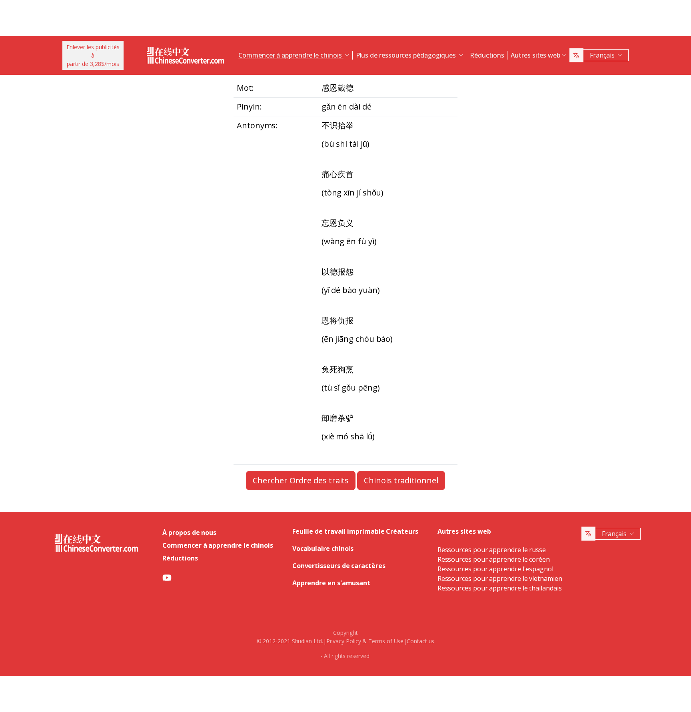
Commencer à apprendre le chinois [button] (290, 55)
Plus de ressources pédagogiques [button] (406, 55)
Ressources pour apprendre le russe (491, 549)
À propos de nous (189, 532)
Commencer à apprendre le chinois (217, 545)
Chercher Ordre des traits (301, 480)
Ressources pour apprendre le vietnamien (499, 578)
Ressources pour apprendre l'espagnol (495, 568)
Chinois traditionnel (401, 480)
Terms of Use (385, 641)
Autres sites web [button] (535, 55)
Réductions (487, 55)
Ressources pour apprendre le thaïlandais (499, 588)
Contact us (420, 641)
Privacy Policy (343, 641)
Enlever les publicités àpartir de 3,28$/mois (93, 55)
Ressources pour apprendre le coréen (493, 559)
